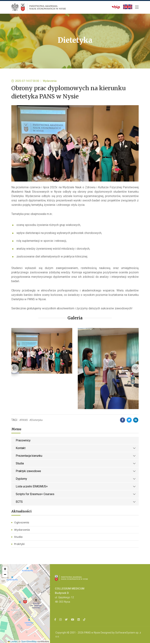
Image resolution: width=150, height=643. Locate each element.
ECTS (19, 501)
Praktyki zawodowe (28, 471)
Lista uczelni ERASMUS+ (32, 486)
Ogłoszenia (21, 522)
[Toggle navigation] (137, 7)
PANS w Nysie (92, 632)
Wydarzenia (22, 529)
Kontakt (20, 448)
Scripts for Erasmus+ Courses (35, 494)
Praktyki (19, 544)
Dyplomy (21, 478)
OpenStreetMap (29, 641)
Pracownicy (23, 440)
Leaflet (13, 641)
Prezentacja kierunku (29, 455)
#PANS (23, 420)
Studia (20, 463)
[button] (25, 601)
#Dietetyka (36, 420)
